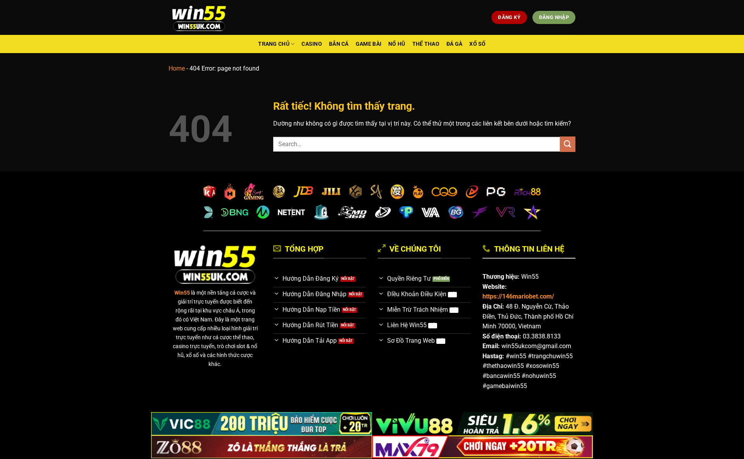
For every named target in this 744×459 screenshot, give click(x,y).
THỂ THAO (425, 44)
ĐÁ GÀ (454, 44)
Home (177, 68)
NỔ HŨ (396, 44)
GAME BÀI (368, 44)
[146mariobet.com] (199, 17)
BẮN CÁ (339, 44)
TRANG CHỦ (273, 44)
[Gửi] (567, 144)
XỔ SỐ (477, 44)
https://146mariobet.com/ (518, 296)
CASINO (311, 44)
